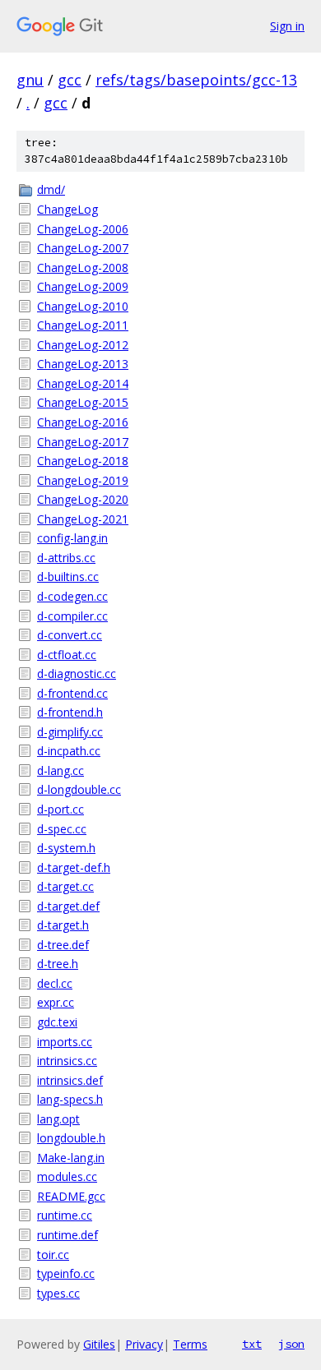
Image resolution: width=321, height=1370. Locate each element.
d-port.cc (60, 809)
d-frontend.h (70, 712)
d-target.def (68, 906)
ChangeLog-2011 (82, 325)
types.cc (58, 1293)
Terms (190, 1344)
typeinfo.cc (66, 1273)
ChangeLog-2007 (82, 248)
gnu (30, 80)
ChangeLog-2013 (82, 363)
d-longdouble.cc (79, 789)
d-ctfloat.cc (66, 654)
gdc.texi (57, 1022)
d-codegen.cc (72, 596)
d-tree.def (63, 945)
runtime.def (67, 1235)
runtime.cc (64, 1215)
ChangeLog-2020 (82, 499)
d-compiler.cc (72, 616)
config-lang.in (72, 538)
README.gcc (71, 1196)
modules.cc (67, 1176)
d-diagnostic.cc (76, 673)
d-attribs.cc (66, 557)
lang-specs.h (70, 1099)
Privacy (144, 1344)
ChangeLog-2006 (82, 229)
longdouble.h (71, 1138)
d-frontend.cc (72, 693)
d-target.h (63, 925)
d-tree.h (57, 963)
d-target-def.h (73, 867)
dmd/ (51, 189)
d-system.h (66, 848)
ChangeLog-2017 (82, 442)
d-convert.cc (69, 635)
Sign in (287, 26)
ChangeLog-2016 (82, 422)
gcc (69, 80)
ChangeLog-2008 (82, 267)
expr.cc (55, 1002)
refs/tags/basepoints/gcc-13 (196, 80)
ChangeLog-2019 (82, 480)
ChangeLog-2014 (82, 383)
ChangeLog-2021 (82, 519)
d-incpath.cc (68, 751)
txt (252, 1343)
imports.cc (64, 1041)
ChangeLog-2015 (82, 402)
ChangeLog (67, 209)
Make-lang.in (71, 1157)
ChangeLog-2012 (82, 345)
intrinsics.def (70, 1080)
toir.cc (53, 1254)
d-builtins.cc (68, 576)
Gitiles (99, 1344)
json (291, 1343)
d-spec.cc (61, 829)
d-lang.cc (60, 770)
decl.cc (54, 983)
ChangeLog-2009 (82, 286)
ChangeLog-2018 (82, 460)
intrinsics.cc (67, 1060)
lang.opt (58, 1119)
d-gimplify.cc (70, 732)
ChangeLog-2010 (82, 306)
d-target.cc (65, 886)
